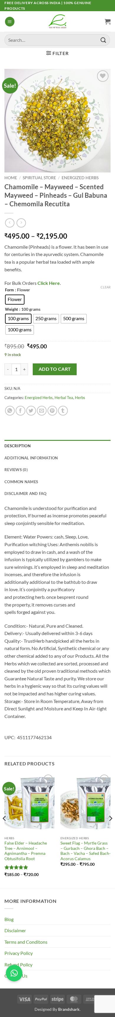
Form (9, 290)
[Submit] (103, 40)
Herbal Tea (64, 397)
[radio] (15, 299)
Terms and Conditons (25, 942)
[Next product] (9, 222)
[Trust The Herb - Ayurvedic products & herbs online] (57, 21)
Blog (9, 919)
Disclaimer (15, 930)
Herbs (80, 397)
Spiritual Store (39, 177)
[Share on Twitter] (31, 411)
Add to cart (55, 369)
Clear (106, 287)
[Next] (110, 830)
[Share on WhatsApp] (10, 411)
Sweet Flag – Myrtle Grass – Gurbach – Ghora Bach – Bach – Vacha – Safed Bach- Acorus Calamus (85, 851)
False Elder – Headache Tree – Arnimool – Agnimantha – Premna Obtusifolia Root (25, 851)
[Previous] (4, 830)
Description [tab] (17, 445)
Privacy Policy (18, 953)
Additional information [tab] (31, 458)
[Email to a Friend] (42, 411)
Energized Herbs (80, 177)
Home (10, 177)
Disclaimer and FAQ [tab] (25, 493)
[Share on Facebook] (20, 411)
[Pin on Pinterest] (52, 411)
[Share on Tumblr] (63, 411)
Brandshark (69, 1009)
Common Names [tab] (21, 481)
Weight (11, 310)
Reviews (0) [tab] (16, 469)
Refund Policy (18, 964)
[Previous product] (21, 222)
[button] (9, 21)
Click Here (48, 283)
